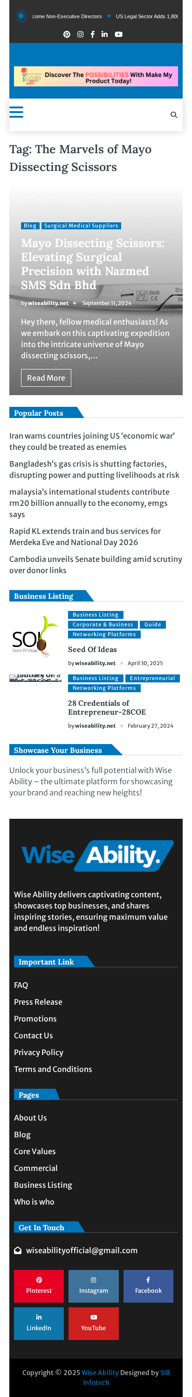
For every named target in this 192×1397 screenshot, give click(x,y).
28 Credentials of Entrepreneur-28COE (107, 707)
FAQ (21, 985)
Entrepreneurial (152, 678)
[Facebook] (92, 34)
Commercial (36, 1168)
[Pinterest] (66, 34)
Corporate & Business (103, 624)
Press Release (38, 1002)
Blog (30, 225)
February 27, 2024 (151, 726)
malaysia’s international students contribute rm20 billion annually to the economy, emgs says (89, 503)
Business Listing (96, 614)
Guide (152, 624)
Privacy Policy (38, 1052)
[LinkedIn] (105, 34)
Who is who (34, 1201)
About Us (30, 1117)
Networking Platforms (104, 634)
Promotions (35, 1018)
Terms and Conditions (53, 1069)
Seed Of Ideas (92, 649)
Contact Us (33, 1035)
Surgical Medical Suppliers (81, 225)
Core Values (35, 1151)
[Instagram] (80, 34)
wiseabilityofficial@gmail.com (82, 1250)
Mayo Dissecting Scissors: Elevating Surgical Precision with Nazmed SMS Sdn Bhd (93, 263)
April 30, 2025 (145, 663)
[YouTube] (119, 34)
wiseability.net (48, 303)
